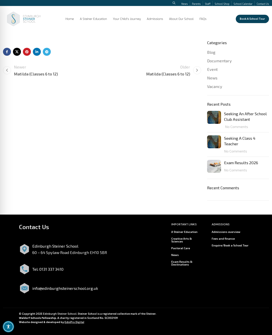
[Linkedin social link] (37, 52)
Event (212, 69)
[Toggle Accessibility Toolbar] (8, 326)
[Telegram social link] (47, 52)
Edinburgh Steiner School (59, 313)
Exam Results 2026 (241, 162)
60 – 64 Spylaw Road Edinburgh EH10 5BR (69, 252)
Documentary (219, 60)
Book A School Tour (252, 19)
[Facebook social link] (7, 52)
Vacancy (214, 86)
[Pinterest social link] (27, 52)
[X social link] (17, 52)
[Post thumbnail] (214, 120)
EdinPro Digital (74, 322)
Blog (211, 52)
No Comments (236, 126)
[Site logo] (23, 18)
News (212, 77)
